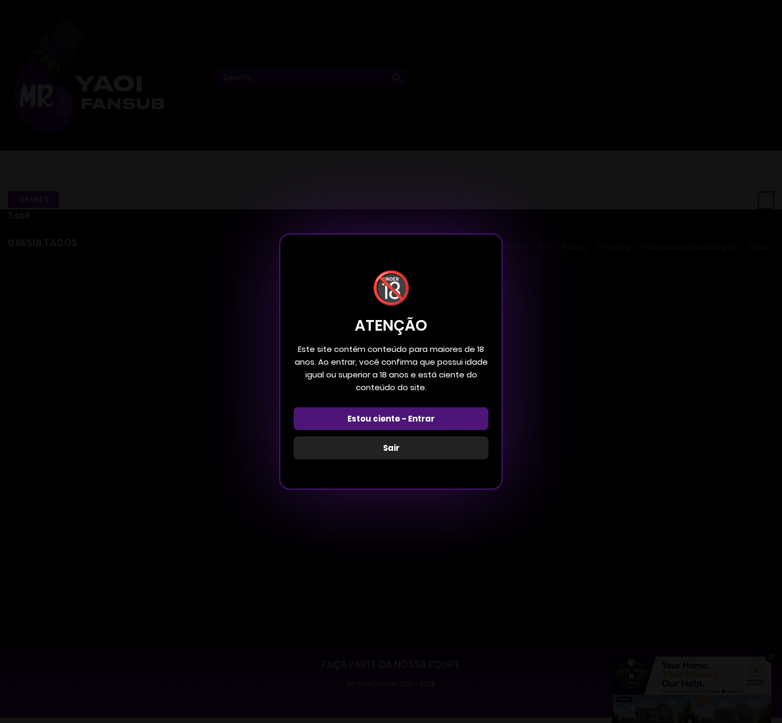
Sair (391, 447)
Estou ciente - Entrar (391, 418)
